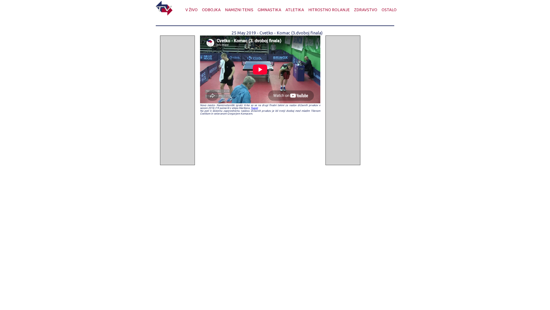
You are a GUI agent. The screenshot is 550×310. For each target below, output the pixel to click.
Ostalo (389, 10)
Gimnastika (269, 10)
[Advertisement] (177, 100)
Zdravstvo (365, 10)
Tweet (254, 108)
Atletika (295, 10)
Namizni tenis (239, 10)
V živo (191, 10)
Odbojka (211, 10)
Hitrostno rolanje (329, 10)
